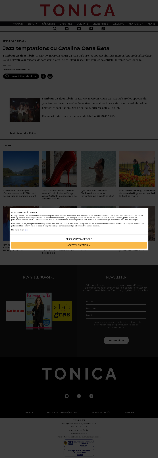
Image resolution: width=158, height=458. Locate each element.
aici (26, 230)
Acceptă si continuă (79, 245)
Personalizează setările (79, 239)
